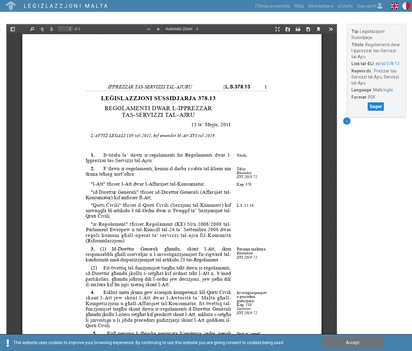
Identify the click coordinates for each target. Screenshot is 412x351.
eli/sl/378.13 (387, 63)
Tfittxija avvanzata (272, 6)
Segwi (376, 106)
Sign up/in (367, 6)
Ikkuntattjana (321, 6)
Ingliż (388, 90)
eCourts (345, 6)
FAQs (299, 6)
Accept (353, 342)
